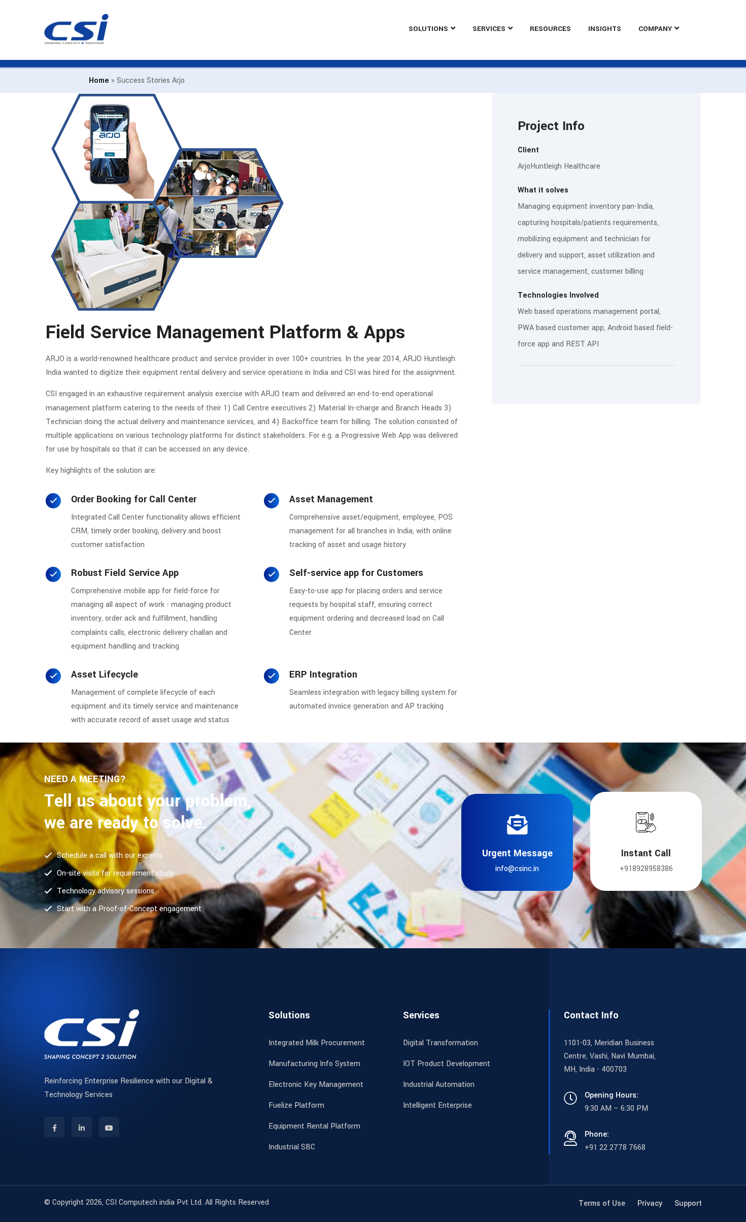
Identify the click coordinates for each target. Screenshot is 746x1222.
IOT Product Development (446, 1063)
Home (99, 80)
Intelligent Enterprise (437, 1105)
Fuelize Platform (296, 1105)
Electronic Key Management (315, 1084)
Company (655, 29)
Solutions (428, 29)
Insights (604, 29)
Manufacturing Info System (314, 1063)
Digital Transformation (440, 1043)
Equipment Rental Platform (314, 1126)
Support (688, 1203)
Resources (550, 29)
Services (488, 29)
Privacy (649, 1203)
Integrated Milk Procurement (316, 1043)
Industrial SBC (291, 1147)
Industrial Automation (438, 1084)
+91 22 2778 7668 (615, 1147)
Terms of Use (602, 1203)
